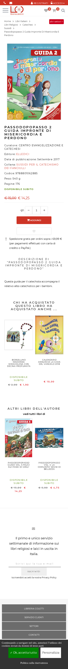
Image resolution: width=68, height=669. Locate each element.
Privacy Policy (49, 577)
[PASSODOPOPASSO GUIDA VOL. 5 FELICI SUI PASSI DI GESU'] (18, 438)
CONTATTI (34, 635)
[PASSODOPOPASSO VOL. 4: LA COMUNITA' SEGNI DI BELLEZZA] (49, 438)
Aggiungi (35, 220)
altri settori (56, 21)
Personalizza (50, 652)
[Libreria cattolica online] (17, 10)
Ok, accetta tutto (24, 652)
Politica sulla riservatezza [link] (34, 662)
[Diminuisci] (28, 210)
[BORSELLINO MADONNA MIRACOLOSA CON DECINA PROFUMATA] (18, 335)
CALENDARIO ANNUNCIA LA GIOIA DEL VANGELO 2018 (49, 362)
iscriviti (34, 571)
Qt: (22, 210)
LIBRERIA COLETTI (34, 608)
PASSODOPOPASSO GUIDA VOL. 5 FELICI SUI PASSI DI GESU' (19, 465)
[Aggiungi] (44, 210)
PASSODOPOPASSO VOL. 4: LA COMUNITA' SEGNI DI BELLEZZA (49, 466)
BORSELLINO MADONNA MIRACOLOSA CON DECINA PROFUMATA (18, 363)
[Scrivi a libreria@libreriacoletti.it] (11, 2)
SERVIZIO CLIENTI (34, 617)
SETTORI (34, 626)
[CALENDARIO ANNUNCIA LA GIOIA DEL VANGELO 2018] (49, 335)
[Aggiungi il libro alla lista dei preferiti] (34, 231)
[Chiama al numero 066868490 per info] (5, 2)
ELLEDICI (22, 154)
